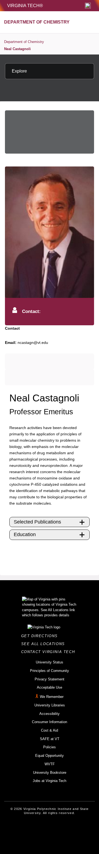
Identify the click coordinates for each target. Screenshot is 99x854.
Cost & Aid (49, 730)
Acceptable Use (49, 687)
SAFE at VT (49, 739)
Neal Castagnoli (17, 49)
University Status (49, 662)
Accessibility (49, 714)
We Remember (52, 697)
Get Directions (41, 636)
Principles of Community (49, 671)
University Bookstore (49, 772)
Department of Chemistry (24, 42)
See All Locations (44, 644)
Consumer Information (49, 722)
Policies (49, 747)
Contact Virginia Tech (49, 652)
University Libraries (49, 705)
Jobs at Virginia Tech (49, 781)
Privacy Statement (49, 679)
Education (25, 534)
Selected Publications (37, 522)
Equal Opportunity (49, 756)
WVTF (50, 764)
